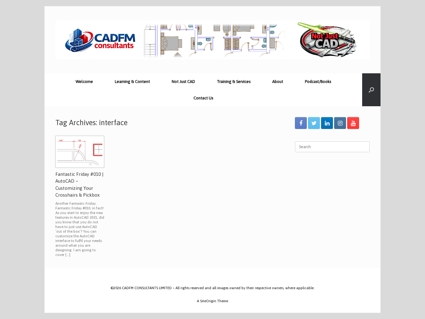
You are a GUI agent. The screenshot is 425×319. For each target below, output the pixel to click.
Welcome (84, 81)
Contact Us (203, 98)
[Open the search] (371, 89)
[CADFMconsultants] (212, 39)
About (277, 81)
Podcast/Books (318, 81)
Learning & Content (132, 81)
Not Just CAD (183, 81)
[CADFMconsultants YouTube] (353, 123)
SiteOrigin (208, 301)
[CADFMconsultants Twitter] (314, 123)
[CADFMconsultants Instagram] (340, 123)
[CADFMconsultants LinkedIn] (327, 123)
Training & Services (233, 81)
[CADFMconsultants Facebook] (301, 123)
